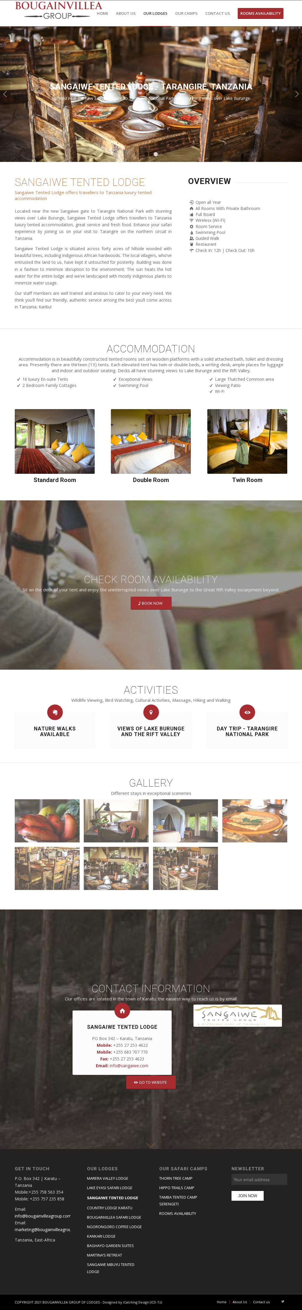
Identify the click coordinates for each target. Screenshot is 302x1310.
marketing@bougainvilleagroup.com (49, 1229)
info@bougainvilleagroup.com (43, 1216)
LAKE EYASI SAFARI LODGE (109, 1187)
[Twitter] (282, 1301)
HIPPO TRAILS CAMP (176, 1187)
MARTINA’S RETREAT (104, 1255)
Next (297, 94)
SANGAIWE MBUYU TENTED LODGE (110, 1268)
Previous (5, 94)
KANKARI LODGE (101, 1236)
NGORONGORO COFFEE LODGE (114, 1226)
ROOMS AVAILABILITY (177, 1213)
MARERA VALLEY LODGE (107, 1178)
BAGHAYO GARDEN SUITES (110, 1245)
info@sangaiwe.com (129, 1065)
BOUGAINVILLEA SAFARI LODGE (114, 1217)
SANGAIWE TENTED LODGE (112, 1197)
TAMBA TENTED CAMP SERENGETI (178, 1201)
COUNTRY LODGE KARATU (109, 1207)
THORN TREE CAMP (176, 1178)
